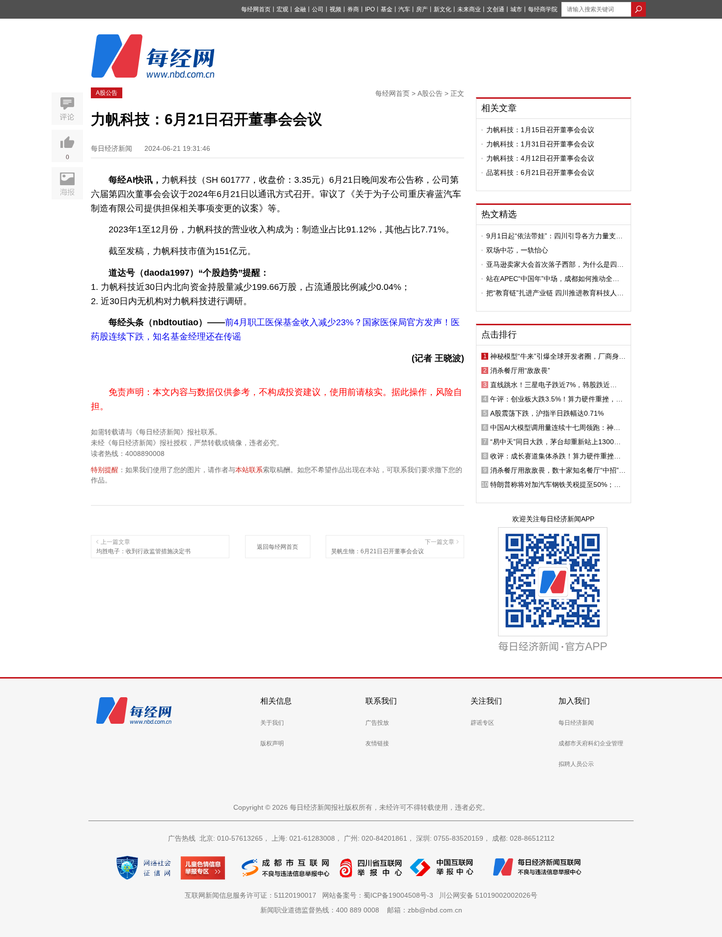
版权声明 (272, 743)
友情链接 (377, 743)
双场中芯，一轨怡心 (517, 250)
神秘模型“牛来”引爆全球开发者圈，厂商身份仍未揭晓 (558, 356)
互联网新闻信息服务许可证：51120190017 (252, 895)
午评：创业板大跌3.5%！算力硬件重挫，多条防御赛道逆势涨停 (556, 399)
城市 (516, 9)
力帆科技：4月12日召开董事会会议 (540, 158)
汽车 (404, 9)
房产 (422, 9)
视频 (335, 9)
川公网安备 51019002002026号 (488, 895)
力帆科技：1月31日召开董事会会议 (540, 144)
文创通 (495, 9)
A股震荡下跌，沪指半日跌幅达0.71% (547, 413)
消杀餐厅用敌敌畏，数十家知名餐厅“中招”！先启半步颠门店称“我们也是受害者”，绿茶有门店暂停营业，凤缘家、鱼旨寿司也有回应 (558, 470)
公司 (318, 9)
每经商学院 (542, 9)
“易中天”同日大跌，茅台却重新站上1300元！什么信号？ (552, 441)
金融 (300, 9)
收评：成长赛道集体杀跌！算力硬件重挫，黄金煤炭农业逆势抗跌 (555, 456)
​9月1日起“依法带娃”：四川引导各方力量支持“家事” (554, 235)
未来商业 (469, 9)
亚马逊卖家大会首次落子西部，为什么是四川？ (551, 264)
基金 (386, 9)
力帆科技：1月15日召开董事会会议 (540, 129)
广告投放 (377, 722)
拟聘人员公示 (576, 764)
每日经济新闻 (576, 722)
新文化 (442, 9)
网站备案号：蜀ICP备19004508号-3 (379, 895)
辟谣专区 (482, 722)
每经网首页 (256, 9)
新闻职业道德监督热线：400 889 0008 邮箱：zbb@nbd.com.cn (361, 910)
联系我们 (381, 701)
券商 (353, 9)
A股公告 (106, 92)
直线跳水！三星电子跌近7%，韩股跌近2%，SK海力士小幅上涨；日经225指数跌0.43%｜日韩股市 (553, 384)
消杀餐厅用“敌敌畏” (520, 370)
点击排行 (499, 334)
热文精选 (499, 214)
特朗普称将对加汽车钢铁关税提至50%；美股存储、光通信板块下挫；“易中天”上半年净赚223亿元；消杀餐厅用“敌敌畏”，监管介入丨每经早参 (558, 484)
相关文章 (499, 108)
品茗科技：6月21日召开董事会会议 (540, 172)
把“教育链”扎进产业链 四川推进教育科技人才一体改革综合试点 (555, 292)
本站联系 (249, 470)
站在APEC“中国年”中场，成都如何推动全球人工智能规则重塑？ (552, 278)
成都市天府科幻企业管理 (590, 743)
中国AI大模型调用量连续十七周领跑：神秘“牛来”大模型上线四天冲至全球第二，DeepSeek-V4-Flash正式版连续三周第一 (555, 427)
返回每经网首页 (277, 546)
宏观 (282, 9)
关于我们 (272, 722)
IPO (370, 9)
